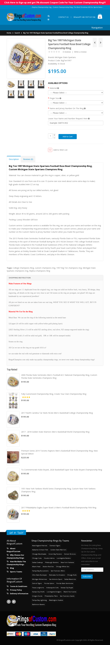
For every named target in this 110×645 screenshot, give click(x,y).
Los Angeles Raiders (64, 558)
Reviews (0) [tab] (28, 159)
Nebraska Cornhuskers (57, 575)
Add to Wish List (60, 150)
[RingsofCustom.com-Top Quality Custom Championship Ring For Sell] (55, 621)
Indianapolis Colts (52, 588)
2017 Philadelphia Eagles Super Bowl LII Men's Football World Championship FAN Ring (58, 507)
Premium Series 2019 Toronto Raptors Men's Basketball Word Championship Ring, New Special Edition (59, 452)
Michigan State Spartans (65, 57)
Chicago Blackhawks (39, 554)
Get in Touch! (16, 532)
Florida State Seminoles (64, 583)
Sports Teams (16, 572)
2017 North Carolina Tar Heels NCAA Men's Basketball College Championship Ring (57, 413)
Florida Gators (49, 583)
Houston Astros (49, 558)
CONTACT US (63, 17)
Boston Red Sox (48, 567)
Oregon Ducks (37, 596)
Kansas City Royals (67, 588)
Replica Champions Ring (39, 271)
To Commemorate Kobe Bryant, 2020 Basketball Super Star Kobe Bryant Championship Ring (61, 469)
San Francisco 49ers (58, 571)
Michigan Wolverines (39, 579)
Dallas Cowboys (37, 562)
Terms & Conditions (18, 586)
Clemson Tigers (55, 546)
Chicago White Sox (62, 567)
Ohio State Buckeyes (39, 575)
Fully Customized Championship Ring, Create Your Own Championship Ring (53, 394)
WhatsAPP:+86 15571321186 (84, 17)
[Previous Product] (94, 42)
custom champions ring (45, 268)
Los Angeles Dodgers (54, 592)
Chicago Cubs (37, 558)
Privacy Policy (16, 590)
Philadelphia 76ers (51, 596)
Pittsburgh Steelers (51, 562)
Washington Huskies (56, 600)
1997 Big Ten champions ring (69, 268)
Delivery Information (19, 593)
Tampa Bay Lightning (39, 600)
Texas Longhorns (38, 588)
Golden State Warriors (58, 550)
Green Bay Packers (55, 554)
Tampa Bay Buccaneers (40, 571)
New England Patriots (39, 546)
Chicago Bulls (71, 575)
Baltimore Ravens (38, 604)
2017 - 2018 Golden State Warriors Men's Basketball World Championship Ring (55, 432)
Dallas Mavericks (70, 579)
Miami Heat (36, 567)
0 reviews (67, 52)
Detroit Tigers (37, 583)
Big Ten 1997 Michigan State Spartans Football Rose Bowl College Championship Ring (55, 33)
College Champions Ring (23, 268)
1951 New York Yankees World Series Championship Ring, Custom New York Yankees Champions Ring (58, 490)
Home (9, 33)
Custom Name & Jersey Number (36, 232)
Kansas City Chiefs (38, 592)
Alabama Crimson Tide (40, 550)
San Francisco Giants (67, 596)
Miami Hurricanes (70, 592)
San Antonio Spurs (55, 579)
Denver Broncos (70, 554)
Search (17, 33)
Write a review (80, 52)
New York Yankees (67, 562)
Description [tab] (14, 159)
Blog (12, 568)
